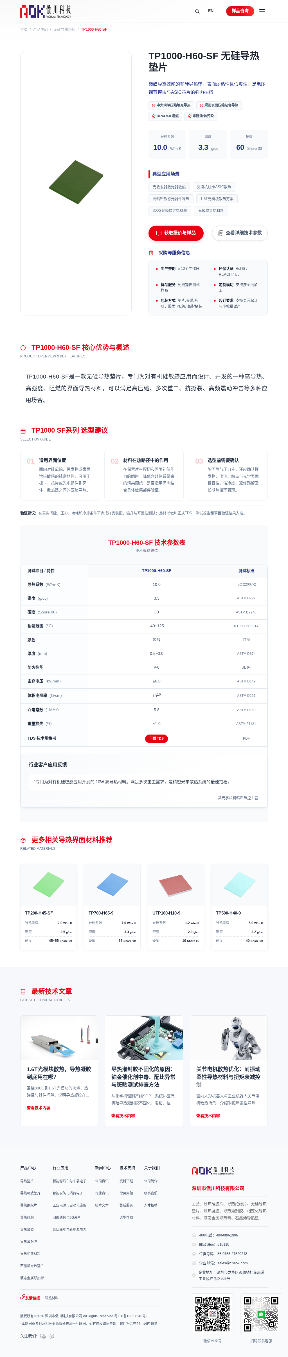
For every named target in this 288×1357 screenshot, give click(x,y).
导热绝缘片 (28, 1205)
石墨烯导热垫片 (32, 1266)
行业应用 (60, 1168)
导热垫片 (27, 1181)
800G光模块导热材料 (170, 211)
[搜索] (197, 11)
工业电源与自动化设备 (69, 1205)
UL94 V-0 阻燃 (168, 116)
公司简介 (151, 1181)
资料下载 (126, 1181)
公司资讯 (102, 1181)
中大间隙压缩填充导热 (173, 105)
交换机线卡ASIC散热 (214, 187)
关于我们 (152, 1168)
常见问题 (126, 1193)
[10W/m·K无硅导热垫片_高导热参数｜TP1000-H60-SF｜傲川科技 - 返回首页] (45, 11)
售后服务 (126, 1205)
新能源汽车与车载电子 (69, 1181)
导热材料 (51, 1298)
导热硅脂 (27, 1218)
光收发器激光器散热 (169, 187)
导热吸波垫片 (30, 1193)
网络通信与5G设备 (67, 1218)
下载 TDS (156, 738)
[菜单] (262, 11)
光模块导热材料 (211, 211)
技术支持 (127, 1168)
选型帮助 (126, 1218)
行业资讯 (102, 1193)
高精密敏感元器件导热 (171, 199)
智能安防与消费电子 (68, 1193)
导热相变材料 (30, 1254)
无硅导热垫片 (64, 30)
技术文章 (102, 1205)
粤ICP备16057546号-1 (131, 1316)
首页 (24, 30)
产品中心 (40, 30)
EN (210, 11)
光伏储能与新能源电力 (69, 1230)
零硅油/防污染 (203, 116)
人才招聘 (151, 1205)
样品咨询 (240, 11)
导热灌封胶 (28, 1242)
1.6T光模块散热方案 (217, 199)
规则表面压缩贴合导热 (221, 105)
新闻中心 (103, 1168)
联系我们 (151, 1193)
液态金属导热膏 (32, 1278)
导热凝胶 (27, 1230)
